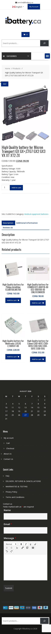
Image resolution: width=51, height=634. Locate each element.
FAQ (7, 476)
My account (9, 438)
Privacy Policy (11, 492)
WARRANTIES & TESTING (16, 486)
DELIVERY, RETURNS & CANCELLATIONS (23, 481)
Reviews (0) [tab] (8, 227)
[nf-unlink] (27, 548)
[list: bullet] (11, 548)
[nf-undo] (7, 551)
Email (8, 524)
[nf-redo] (11, 551)
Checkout (10, 448)
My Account (33, 6)
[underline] (31, 544)
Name (7, 510)
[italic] (26, 544)
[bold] (21, 544)
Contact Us (8, 459)
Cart (8, 443)
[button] (47, 56)
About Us (8, 454)
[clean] (35, 544)
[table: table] (33, 548)
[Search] (44, 43)
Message (10, 538)
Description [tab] (8, 223)
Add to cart (16, 187)
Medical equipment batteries (36, 214)
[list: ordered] (7, 548)
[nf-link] (22, 548)
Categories (12, 56)
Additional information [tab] (27, 223)
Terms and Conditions (15, 497)
